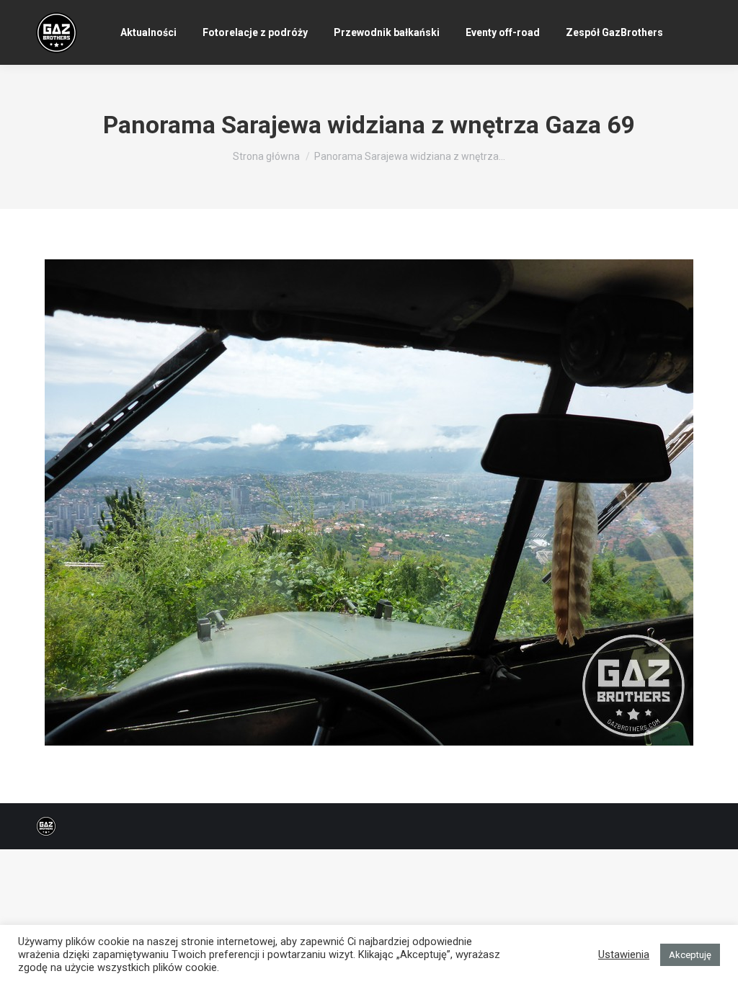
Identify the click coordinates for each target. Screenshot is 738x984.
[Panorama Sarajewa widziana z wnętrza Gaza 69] (369, 502)
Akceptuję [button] (690, 954)
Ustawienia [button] (623, 954)
